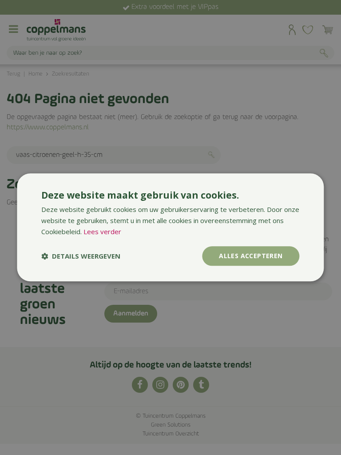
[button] (80, 256)
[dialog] (170, 227)
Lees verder (102, 231)
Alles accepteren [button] (250, 255)
